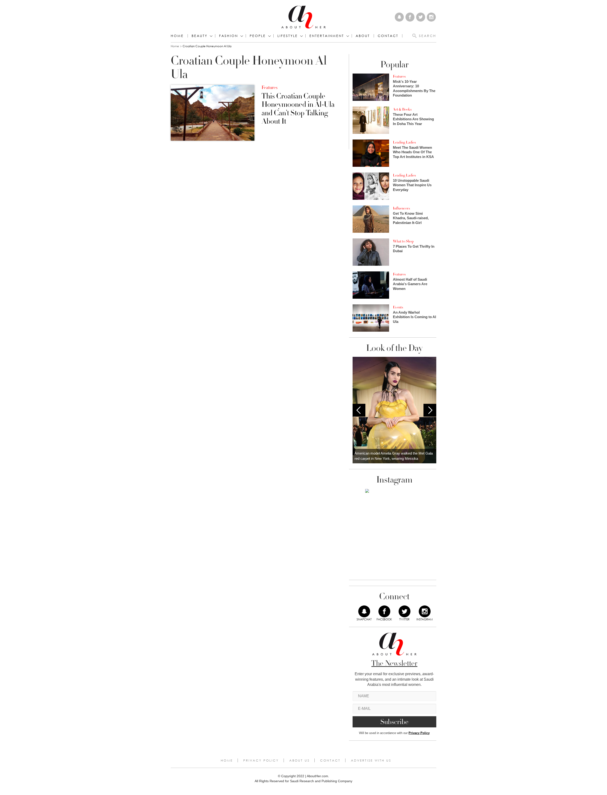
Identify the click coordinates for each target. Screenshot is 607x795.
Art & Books (402, 109)
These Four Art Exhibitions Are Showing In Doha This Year (413, 119)
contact (388, 35)
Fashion (228, 35)
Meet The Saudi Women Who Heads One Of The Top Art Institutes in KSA (413, 152)
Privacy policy (261, 760)
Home (177, 35)
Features (269, 87)
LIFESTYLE (287, 35)
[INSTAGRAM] (425, 611)
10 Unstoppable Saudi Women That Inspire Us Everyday (412, 185)
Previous (359, 410)
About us (299, 760)
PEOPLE (258, 35)
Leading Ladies (404, 142)
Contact (330, 760)
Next (429, 410)
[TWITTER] (404, 611)
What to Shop (403, 241)
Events (398, 307)
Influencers (401, 208)
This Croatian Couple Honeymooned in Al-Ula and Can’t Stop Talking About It (298, 109)
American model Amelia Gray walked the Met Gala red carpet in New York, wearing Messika (393, 456)
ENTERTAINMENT (326, 35)
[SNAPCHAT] (364, 611)
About (363, 35)
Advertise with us (371, 760)
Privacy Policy (419, 733)
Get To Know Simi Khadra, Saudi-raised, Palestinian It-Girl (411, 218)
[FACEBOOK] (384, 611)
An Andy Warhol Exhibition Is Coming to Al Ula (414, 317)
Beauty (199, 35)
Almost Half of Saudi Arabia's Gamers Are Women (410, 284)
